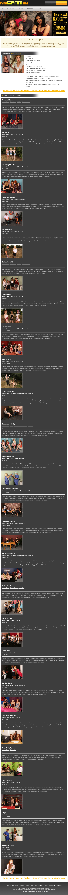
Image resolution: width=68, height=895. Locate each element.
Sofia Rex (30, 393)
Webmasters (52, 885)
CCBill (21, 891)
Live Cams (27, 885)
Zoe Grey (20, 134)
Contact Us (37, 885)
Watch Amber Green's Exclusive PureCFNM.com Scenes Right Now (34, 90)
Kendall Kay (22, 458)
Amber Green (5, 102)
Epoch (26, 891)
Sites (39, 8)
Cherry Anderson (15, 393)
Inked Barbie (13, 134)
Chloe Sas (13, 652)
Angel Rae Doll (14, 199)
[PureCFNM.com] (14, 3)
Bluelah (12, 620)
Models (12, 8)
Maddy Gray (22, 199)
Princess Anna (26, 102)
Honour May (23, 393)
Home (3, 8)
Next (65, 23)
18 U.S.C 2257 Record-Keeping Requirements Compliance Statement (34, 888)
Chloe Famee (14, 458)
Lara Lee (17, 620)
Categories (30, 8)
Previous (3, 23)
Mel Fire (19, 102)
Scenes (21, 8)
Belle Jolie (13, 102)
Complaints (59, 885)
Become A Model (44, 885)
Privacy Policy (45, 891)
